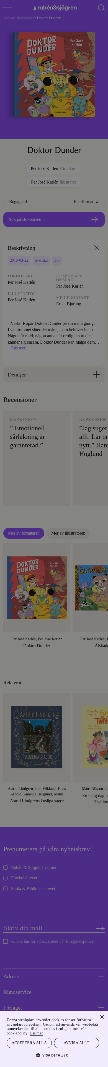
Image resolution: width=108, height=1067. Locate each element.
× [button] (102, 1016)
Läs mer (55, 1032)
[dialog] (54, 533)
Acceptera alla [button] (29, 1042)
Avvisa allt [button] (76, 1042)
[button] (54, 1055)
